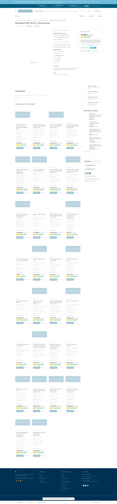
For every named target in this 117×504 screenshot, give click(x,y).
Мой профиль (64, 484)
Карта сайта (31, 478)
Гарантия (63, 476)
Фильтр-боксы (61, 69)
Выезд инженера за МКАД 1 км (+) (63, 46)
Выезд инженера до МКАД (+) (62, 44)
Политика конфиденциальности (21, 478)
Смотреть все (86, 151)
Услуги (40, 476)
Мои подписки (64, 490)
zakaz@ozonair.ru (90, 176)
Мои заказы (63, 486)
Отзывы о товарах (43, 482)
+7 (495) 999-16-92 (58, 5)
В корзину (20, 148)
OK (72, 498)
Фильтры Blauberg (64, 74)
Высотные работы (58, 39)
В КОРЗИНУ (90, 41)
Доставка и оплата (43, 478)
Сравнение (37, 26)
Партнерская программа (66, 488)
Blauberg (29, 20)
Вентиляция (23, 20)
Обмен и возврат (64, 478)
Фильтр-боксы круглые (69, 69)
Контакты (41, 480)
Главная (17, 20)
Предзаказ (90, 44)
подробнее (18, 97)
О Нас (40, 474)
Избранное (29, 26)
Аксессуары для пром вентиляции (40, 20)
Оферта (62, 474)
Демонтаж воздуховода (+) (62, 35)
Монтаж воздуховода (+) (61, 37)
